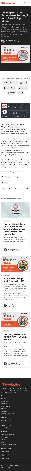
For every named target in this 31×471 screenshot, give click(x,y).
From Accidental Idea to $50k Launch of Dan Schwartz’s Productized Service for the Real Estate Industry (14, 229)
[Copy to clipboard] (27, 188)
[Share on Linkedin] (15, 188)
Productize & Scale (11, 465)
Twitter (20, 172)
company (15, 177)
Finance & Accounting (8, 444)
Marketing (4, 437)
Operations (5, 442)
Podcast (4, 183)
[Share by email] (21, 188)
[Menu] (28, 3)
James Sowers (10, 40)
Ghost (6, 467)
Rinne (10, 467)
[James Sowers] (3, 41)
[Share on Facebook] (9, 188)
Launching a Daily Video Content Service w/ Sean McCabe (15, 336)
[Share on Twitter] (3, 188)
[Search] (24, 3)
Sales (3, 439)
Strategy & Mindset (7, 434)
